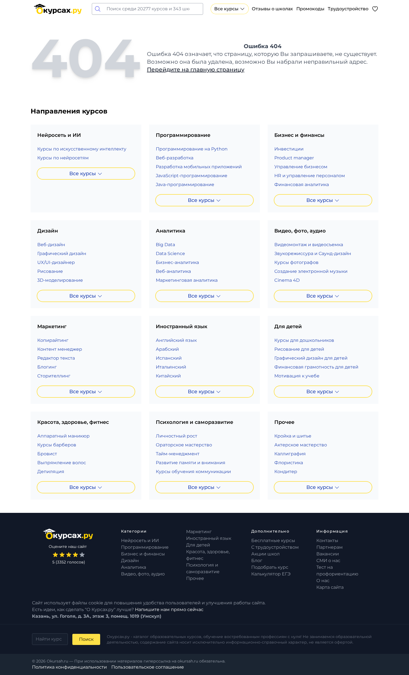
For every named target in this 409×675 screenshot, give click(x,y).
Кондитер (285, 471)
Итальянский (171, 367)
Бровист (47, 453)
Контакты (327, 540)
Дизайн (130, 560)
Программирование (145, 547)
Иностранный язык (208, 538)
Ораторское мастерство (184, 444)
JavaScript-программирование (191, 175)
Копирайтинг (52, 340)
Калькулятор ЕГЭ (270, 574)
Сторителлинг (53, 376)
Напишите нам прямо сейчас (169, 609)
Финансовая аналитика (301, 184)
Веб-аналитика (173, 271)
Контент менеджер (59, 349)
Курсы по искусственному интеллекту (81, 149)
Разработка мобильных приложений (199, 166)
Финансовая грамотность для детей (316, 367)
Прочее (195, 578)
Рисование (50, 271)
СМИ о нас (328, 560)
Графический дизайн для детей (311, 358)
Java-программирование (185, 184)
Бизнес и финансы (143, 554)
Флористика (288, 462)
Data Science (170, 253)
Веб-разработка (174, 157)
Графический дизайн (61, 253)
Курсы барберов (56, 444)
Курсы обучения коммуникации (193, 471)
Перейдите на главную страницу (195, 69)
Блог (256, 560)
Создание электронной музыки (311, 271)
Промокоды (310, 8)
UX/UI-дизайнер (56, 262)
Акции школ (265, 554)
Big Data (165, 244)
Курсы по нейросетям (63, 157)
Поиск (86, 639)
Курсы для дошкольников (304, 340)
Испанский (169, 358)
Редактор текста (56, 358)
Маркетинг (199, 531)
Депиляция (50, 471)
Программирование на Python (192, 149)
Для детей (198, 545)
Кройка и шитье (292, 436)
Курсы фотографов (296, 262)
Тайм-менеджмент (177, 453)
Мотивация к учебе (296, 376)
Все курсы (226, 8)
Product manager (294, 157)
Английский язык (176, 340)
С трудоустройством (275, 547)
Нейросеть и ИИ (140, 540)
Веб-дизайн (51, 244)
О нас (322, 580)
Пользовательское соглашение (147, 667)
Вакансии (327, 554)
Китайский (168, 376)
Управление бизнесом (300, 166)
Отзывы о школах (272, 8)
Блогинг (47, 367)
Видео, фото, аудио (143, 574)
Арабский (167, 349)
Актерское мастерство (300, 444)
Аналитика (133, 567)
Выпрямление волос (61, 462)
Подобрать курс (269, 567)
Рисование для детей (299, 349)
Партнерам (329, 547)
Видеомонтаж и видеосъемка (308, 244)
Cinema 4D (287, 280)
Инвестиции (289, 149)
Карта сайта (330, 587)
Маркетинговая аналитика (187, 280)
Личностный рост (176, 436)
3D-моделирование (60, 280)
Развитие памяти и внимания (190, 462)
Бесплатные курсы (273, 540)
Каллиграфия (290, 453)
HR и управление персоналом (309, 175)
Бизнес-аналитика (177, 262)
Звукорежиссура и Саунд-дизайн (312, 253)
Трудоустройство (348, 8)
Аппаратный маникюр (63, 436)
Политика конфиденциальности (69, 667)
